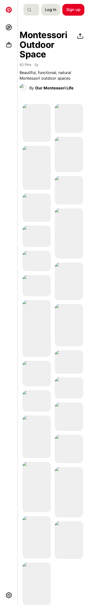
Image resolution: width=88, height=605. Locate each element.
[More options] (9, 595)
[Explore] (9, 27)
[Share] (80, 36)
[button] (23, 88)
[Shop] (9, 45)
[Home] (9, 10)
